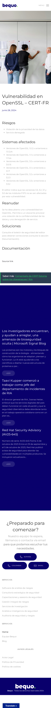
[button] (44, 5)
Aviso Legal (7, 657)
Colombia (16, 565)
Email (40, 565)
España (27, 557)
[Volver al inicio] (10, 5)
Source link (7, 261)
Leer (8, 373)
